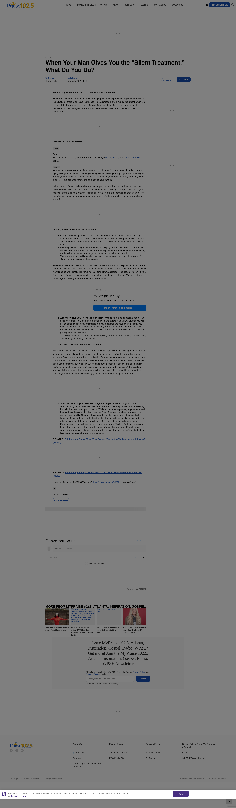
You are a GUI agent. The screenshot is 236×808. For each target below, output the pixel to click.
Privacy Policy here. (19, 796)
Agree (181, 794)
